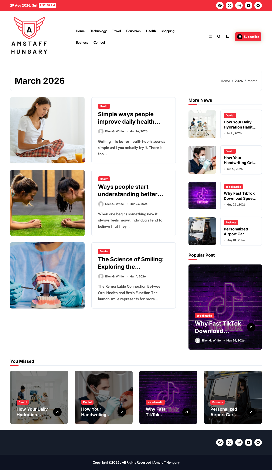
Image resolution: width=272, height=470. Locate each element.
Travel (116, 31)
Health (151, 31)
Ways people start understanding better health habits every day (130, 194)
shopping (167, 31)
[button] (257, 306)
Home (80, 31)
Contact (99, 42)
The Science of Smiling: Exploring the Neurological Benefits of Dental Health (132, 270)
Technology (98, 31)
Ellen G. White (114, 131)
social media (233, 186)
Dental (104, 251)
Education (133, 31)
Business (82, 42)
